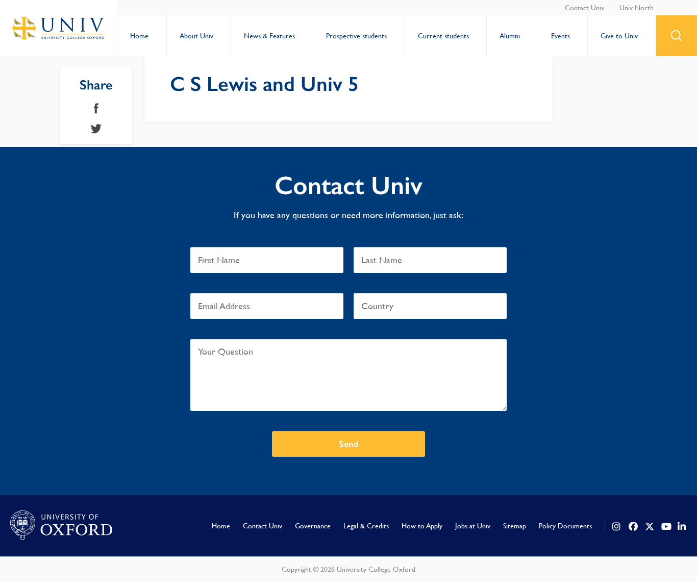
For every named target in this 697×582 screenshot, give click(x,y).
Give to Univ (619, 36)
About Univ (196, 36)
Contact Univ (584, 8)
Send (349, 444)
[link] (616, 526)
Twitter (96, 129)
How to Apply (422, 526)
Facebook (96, 108)
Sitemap (514, 526)
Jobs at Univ (472, 526)
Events (560, 36)
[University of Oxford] (61, 525)
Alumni (510, 36)
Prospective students (356, 36)
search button (676, 35)
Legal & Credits (366, 526)
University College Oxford (58, 28)
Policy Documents (565, 526)
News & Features (269, 36)
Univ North (636, 8)
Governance (313, 526)
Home (139, 36)
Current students (443, 36)
